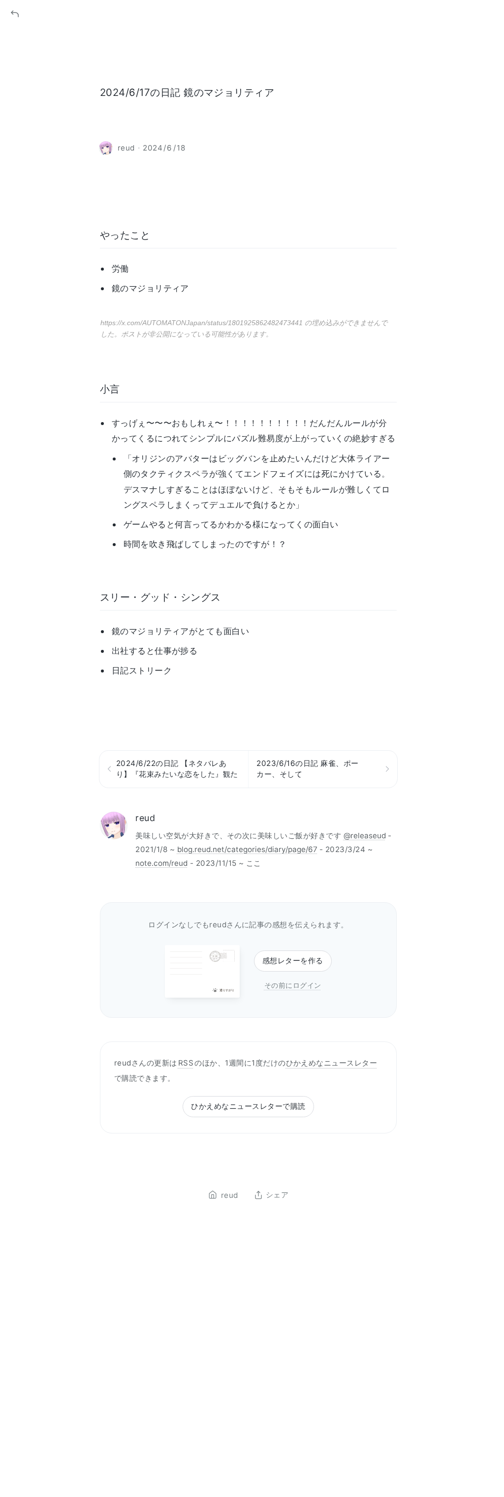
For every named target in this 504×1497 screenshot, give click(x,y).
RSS (185, 1063)
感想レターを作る (292, 960)
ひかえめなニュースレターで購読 (248, 1106)
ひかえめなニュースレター (332, 1063)
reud (145, 818)
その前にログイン (292, 985)
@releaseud (365, 835)
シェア (277, 1195)
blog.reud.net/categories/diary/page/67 (247, 849)
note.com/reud (161, 863)
